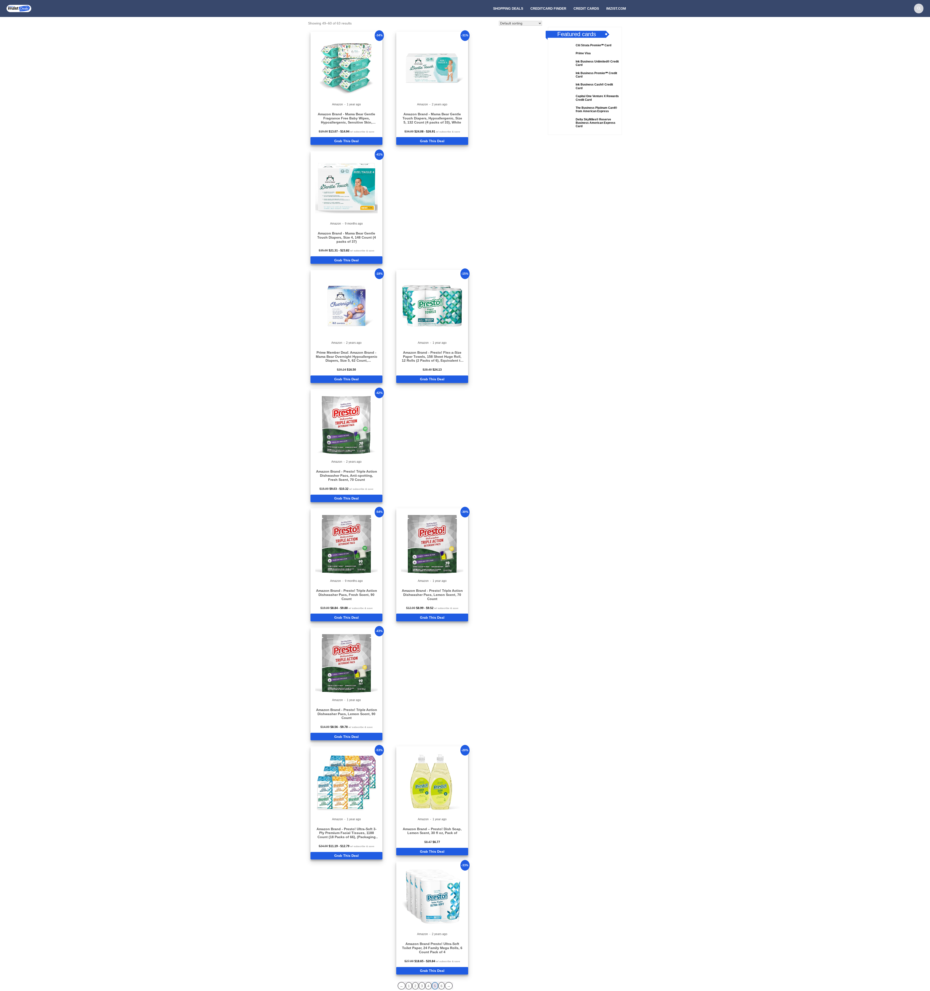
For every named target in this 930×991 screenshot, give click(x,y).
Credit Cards (586, 8)
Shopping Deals (508, 8)
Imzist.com (616, 8)
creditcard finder (548, 8)
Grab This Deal (346, 141)
